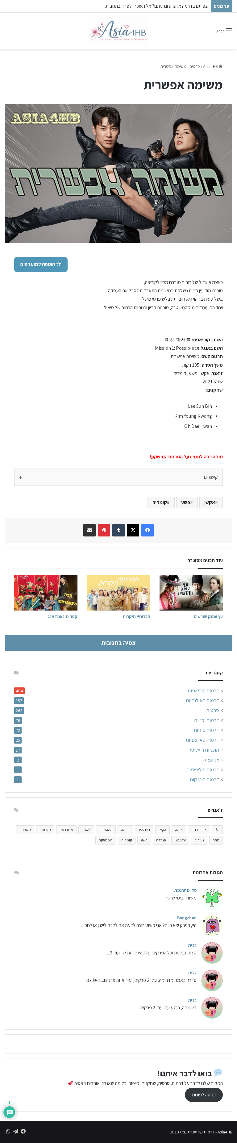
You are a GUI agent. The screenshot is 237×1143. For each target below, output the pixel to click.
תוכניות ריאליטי (204, 750)
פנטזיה (161, 840)
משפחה (25, 829)
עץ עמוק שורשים (208, 616)
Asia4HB (211, 66)
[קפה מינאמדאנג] (45, 593)
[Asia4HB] (118, 31)
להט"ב (86, 829)
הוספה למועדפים (38, 264)
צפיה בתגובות (118, 643)
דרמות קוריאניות (203, 690)
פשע (185, 502)
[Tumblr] (118, 530)
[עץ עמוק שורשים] (191, 593)
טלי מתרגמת (185, 890)
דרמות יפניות (206, 720)
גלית (192, 945)
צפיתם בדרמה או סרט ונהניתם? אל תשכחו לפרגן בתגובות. (156, 6)
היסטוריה (105, 829)
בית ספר (144, 829)
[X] (133, 530)
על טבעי (180, 840)
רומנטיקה (106, 840)
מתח (216, 840)
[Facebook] (147, 530)
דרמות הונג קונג (204, 779)
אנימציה (211, 760)
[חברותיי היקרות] (118, 593)
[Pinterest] (104, 530)
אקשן (209, 502)
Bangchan (187, 917)
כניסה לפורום (204, 1094)
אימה (179, 829)
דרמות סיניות (206, 730)
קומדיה (159, 502)
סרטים (194, 66)
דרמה (125, 829)
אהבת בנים (199, 829)
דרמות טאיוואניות (202, 740)
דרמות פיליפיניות (202, 769)
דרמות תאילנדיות (202, 700)
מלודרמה (66, 829)
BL (217, 829)
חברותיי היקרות (136, 616)
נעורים (199, 840)
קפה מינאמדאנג (62, 616)
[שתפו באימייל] (89, 530)
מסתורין (45, 829)
